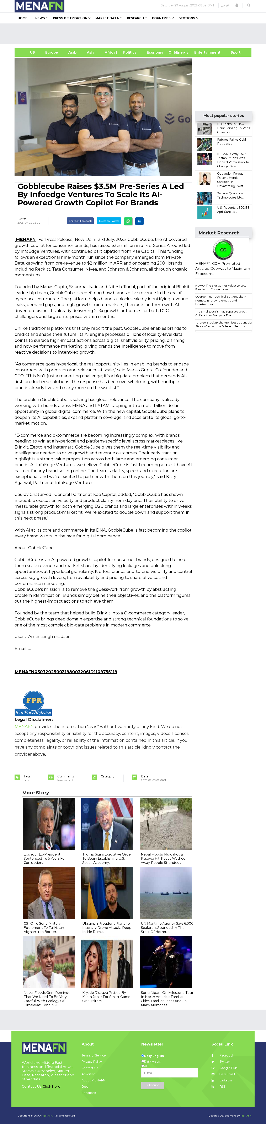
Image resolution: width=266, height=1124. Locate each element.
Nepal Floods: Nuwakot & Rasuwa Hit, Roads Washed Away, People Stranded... (163, 858)
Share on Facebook (80, 220)
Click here (51, 1086)
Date (21, 219)
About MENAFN (93, 1080)
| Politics (129, 52)
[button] (236, 5)
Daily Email (227, 1074)
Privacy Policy (92, 1062)
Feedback (89, 1093)
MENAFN (26, 239)
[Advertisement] (134, 34)
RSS (222, 1086)
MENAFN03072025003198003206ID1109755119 (66, 671)
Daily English (154, 1056)
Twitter (224, 1062)
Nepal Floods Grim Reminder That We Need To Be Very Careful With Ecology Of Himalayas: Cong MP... (48, 999)
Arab (72, 52)
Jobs (85, 1086)
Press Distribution (70, 18)
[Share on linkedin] (139, 221)
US (27, 52)
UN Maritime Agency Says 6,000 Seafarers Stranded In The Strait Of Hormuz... (167, 928)
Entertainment (201, 52)
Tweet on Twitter (109, 220)
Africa (109, 52)
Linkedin (225, 1080)
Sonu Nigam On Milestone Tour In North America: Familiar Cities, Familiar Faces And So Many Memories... (167, 999)
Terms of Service (94, 1055)
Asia (91, 52)
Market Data (107, 18)
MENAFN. (47, 1115)
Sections (187, 18)
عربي (225, 5)
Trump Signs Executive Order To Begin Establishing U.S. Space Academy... (107, 858)
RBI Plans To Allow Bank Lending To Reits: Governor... (234, 128)
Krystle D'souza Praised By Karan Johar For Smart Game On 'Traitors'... (106, 997)
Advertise (88, 1074)
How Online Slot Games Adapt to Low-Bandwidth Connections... (221, 287)
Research (135, 18)
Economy (155, 52)
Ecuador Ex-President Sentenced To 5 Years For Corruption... (45, 858)
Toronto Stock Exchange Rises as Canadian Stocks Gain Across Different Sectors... (224, 324)
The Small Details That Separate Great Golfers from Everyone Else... (220, 313)
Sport (232, 52)
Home (22, 18)
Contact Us (90, 1068)
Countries (161, 18)
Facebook (226, 1055)
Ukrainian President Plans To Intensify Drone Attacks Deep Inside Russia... (106, 928)
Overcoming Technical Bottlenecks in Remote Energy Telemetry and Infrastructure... (220, 300)
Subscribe (152, 1085)
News (40, 18)
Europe (51, 52)
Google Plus (228, 1068)
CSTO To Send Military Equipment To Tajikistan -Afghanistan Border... (45, 928)
